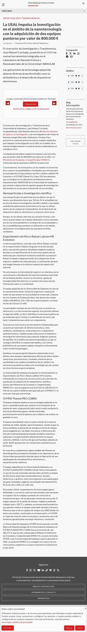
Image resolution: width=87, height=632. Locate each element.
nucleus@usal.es (72, 122)
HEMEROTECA (43, 598)
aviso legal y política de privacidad (16, 622)
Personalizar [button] (8, 628)
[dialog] (43, 619)
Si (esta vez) (30, 104)
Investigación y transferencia (21, 18)
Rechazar (69, 628)
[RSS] (58, 570)
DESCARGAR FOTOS (75, 142)
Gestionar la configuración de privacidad (31, 109)
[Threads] (54, 570)
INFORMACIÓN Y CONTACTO (44, 592)
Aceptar (80, 628)
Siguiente (54, 103)
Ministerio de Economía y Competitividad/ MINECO (26, 160)
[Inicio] (42, 4)
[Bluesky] (50, 570)
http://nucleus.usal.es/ (74, 128)
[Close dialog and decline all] (85, 607)
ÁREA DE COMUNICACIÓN (43, 586)
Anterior (8, 103)
